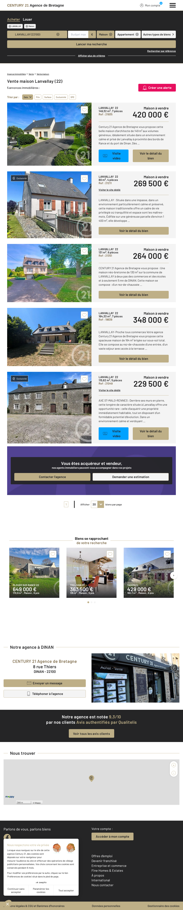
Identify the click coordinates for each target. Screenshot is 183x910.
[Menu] (173, 5)
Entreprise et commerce (109, 866)
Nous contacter (102, 885)
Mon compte (152, 5)
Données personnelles (106, 905)
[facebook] (7, 837)
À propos (98, 875)
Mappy (38, 802)
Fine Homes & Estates (107, 870)
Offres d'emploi (102, 856)
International (101, 880)
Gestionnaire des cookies (163, 905)
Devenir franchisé (104, 861)
